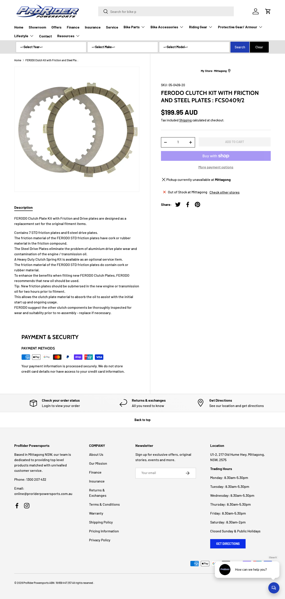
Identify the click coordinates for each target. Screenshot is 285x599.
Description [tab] (23, 207)
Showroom (37, 27)
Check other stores (225, 192)
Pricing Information (104, 531)
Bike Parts (132, 27)
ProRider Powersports (36, 582)
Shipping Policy (101, 522)
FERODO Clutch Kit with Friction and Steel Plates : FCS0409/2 (52, 60)
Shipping (185, 120)
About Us (96, 454)
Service (112, 27)
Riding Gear (198, 27)
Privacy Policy (99, 540)
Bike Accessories (164, 27)
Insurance (93, 27)
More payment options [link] (215, 167)
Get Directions (228, 544)
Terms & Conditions (104, 504)
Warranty (96, 513)
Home (18, 27)
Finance (73, 27)
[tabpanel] (76, 265)
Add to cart (234, 141)
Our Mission (98, 463)
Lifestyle (21, 36)
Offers (56, 27)
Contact (45, 36)
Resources (65, 36)
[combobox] (166, 11)
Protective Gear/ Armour (237, 27)
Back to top (142, 420)
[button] (268, 11)
